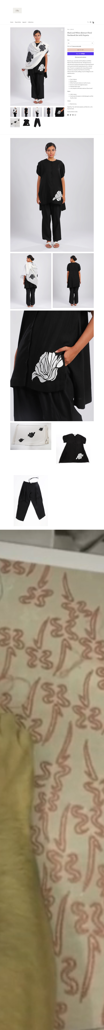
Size (68, 40)
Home (11, 22)
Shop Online (18, 22)
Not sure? (74, 46)
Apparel (24, 22)
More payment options (80, 57)
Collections (30, 22)
